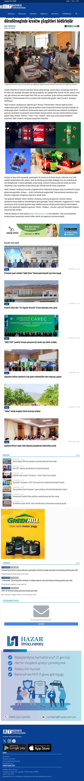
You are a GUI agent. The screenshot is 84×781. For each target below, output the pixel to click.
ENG (67, 1)
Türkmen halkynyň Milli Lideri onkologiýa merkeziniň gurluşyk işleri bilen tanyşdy (34, 461)
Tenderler (6, 563)
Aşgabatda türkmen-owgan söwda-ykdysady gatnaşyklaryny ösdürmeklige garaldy (30, 445)
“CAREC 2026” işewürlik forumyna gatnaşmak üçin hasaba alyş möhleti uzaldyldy (30, 342)
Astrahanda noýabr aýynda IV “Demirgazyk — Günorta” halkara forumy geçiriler (34, 475)
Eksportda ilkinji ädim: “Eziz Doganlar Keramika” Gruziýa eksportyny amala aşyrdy (30, 307)
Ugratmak (41, 624)
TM (73, 1)
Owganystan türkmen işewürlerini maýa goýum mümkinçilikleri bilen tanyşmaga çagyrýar (33, 376)
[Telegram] (73, 26)
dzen (13, 741)
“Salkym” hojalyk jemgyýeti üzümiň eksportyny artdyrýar (22, 411)
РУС (77, 1)
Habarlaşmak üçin (8, 763)
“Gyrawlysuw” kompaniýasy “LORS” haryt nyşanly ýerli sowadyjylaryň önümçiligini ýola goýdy (38, 482)
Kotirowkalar (66, 14)
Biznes (6, 269)
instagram (9, 741)
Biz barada (6, 756)
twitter (5, 741)
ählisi (78, 455)
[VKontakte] (70, 26)
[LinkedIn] (68, 26)
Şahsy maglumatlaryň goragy (11, 761)
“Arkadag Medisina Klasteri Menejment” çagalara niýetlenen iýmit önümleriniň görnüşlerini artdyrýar (39, 489)
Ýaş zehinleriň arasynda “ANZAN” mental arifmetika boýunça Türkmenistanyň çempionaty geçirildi (39, 503)
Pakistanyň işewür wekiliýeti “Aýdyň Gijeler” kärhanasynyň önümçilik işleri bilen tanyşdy (32, 273)
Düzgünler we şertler (9, 759)
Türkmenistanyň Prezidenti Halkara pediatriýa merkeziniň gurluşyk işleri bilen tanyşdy (35, 496)
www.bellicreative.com (39, 214)
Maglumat (54, 14)
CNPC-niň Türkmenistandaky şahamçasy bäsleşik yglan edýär (19, 590)
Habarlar (6, 455)
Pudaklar (33, 14)
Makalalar (21, 14)
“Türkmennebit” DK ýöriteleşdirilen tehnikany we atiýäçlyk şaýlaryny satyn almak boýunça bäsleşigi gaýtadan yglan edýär (37, 580)
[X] (66, 26)
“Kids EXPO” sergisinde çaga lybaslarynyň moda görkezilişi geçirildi (30, 468)
